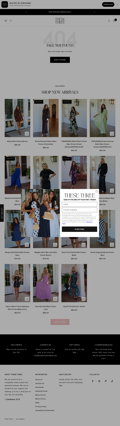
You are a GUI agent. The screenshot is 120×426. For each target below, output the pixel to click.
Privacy (64, 223)
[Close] (96, 191)
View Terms (89, 222)
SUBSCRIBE (79, 229)
